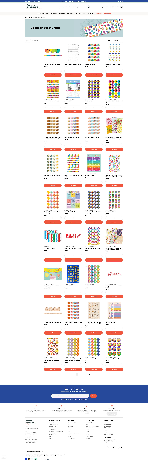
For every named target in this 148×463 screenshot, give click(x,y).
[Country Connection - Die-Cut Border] (53, 310)
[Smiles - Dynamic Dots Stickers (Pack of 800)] (73, 163)
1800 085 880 (33, 432)
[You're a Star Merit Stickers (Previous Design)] (114, 347)
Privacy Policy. (84, 399)
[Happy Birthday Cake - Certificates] (53, 274)
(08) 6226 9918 (110, 434)
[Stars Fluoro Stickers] (94, 274)
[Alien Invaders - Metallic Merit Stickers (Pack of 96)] (94, 200)
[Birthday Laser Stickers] (114, 200)
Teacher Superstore (32, 451)
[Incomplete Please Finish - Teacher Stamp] (114, 274)
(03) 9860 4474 (110, 427)
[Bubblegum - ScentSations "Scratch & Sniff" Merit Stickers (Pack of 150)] (114, 163)
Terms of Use (77, 399)
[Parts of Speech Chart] (73, 200)
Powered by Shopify (40, 451)
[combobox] (74, 7)
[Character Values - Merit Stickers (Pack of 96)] (53, 200)
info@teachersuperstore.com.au (31, 428)
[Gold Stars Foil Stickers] (73, 274)
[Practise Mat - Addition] (53, 236)
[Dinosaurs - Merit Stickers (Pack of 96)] (53, 163)
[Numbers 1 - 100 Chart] (94, 163)
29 (86, 374)
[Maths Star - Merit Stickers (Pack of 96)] (94, 347)
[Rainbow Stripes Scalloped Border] (53, 52)
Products (31, 17)
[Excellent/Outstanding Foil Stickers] (53, 89)
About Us (29, 1)
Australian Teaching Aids (49, 63)
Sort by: (109, 40)
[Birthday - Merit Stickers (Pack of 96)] (73, 310)
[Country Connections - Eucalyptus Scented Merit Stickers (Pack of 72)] (94, 310)
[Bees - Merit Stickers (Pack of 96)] (73, 125)
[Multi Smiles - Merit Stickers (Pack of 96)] (114, 89)
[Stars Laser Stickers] (94, 89)
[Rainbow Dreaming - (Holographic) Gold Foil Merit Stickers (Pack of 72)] (73, 347)
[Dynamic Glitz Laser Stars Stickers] (114, 52)
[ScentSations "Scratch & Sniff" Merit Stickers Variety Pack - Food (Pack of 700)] (114, 236)
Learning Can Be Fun (48, 246)
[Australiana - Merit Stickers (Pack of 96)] (94, 125)
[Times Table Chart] (73, 89)
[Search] (88, 7)
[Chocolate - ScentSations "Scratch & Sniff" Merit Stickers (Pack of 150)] (53, 347)
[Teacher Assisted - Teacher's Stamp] (73, 236)
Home (26, 1)
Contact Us (39, 1)
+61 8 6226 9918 (33, 434)
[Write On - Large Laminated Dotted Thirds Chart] (73, 52)
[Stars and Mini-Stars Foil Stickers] (94, 236)
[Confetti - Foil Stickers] (94, 52)
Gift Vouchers (34, 1)
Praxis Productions (68, 63)
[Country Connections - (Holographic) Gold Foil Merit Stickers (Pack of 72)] (53, 125)
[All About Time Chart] (114, 310)
